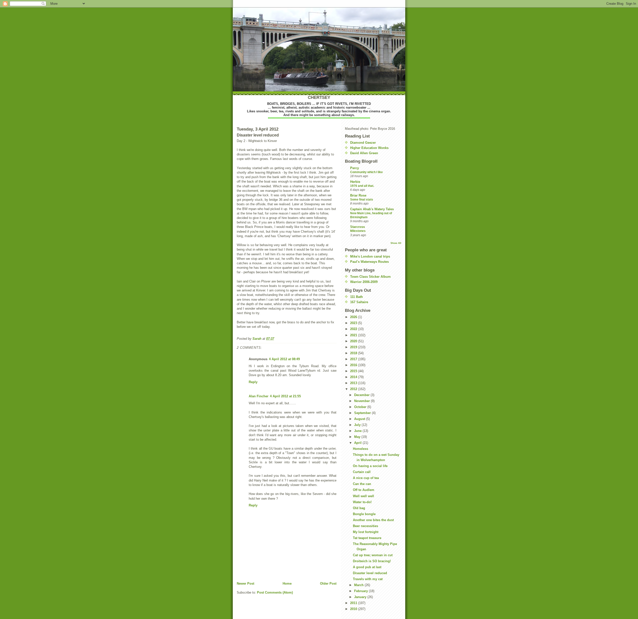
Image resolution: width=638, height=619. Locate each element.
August (360, 419)
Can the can (362, 484)
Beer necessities (365, 526)
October (360, 407)
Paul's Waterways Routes (369, 262)
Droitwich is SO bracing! (372, 561)
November (362, 401)
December (362, 395)
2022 (354, 329)
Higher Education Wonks (369, 148)
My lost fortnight (365, 532)
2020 (354, 341)
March (359, 585)
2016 (354, 365)
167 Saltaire (359, 302)
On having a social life (370, 466)
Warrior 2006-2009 (364, 282)
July (358, 425)
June (358, 431)
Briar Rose (358, 195)
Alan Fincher (258, 396)
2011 (354, 603)
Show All (396, 243)
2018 (354, 353)
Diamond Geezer (363, 142)
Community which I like (366, 172)
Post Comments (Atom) (275, 592)
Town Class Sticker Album (370, 276)
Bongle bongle (364, 514)
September (363, 413)
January (360, 597)
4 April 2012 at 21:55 (285, 396)
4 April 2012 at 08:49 (284, 359)
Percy (354, 168)
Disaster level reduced (370, 573)
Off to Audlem (363, 490)
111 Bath (356, 297)
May (357, 437)
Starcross (357, 227)
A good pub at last (367, 567)
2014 (354, 377)
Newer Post (245, 583)
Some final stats (361, 199)
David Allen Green (364, 153)
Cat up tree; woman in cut (373, 555)
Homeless (360, 449)
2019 (354, 347)
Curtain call (362, 472)
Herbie (355, 182)
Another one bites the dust (373, 520)
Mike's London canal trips (370, 256)
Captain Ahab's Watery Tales (372, 209)
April (358, 443)
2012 (354, 389)
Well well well (363, 496)
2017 (354, 359)
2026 (354, 317)
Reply (253, 382)
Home (287, 583)
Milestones (358, 231)
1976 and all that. (362, 186)
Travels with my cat (368, 579)
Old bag (359, 508)
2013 (354, 383)
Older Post (328, 583)
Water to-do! (362, 502)
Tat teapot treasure (367, 538)
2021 (354, 335)
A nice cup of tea (366, 478)
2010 (354, 609)
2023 (354, 323)
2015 (354, 371)
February (361, 591)
